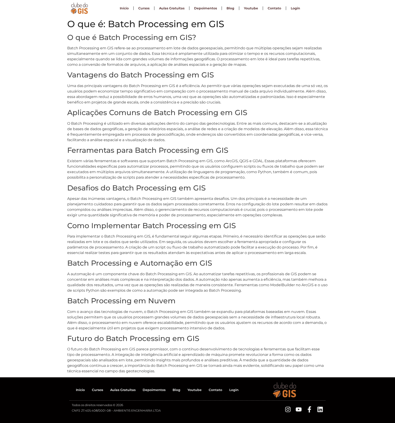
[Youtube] (299, 409)
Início (124, 8)
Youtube (251, 8)
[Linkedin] (320, 409)
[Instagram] (288, 409)
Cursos (143, 8)
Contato (274, 8)
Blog (230, 8)
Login (295, 8)
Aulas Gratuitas (171, 8)
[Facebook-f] (309, 409)
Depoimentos (205, 8)
